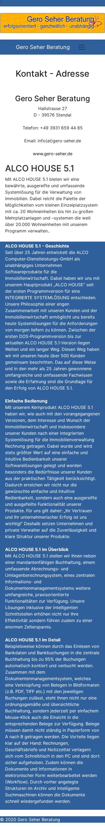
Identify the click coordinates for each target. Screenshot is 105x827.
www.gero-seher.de (52, 153)
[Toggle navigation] (81, 47)
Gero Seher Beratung (43, 47)
